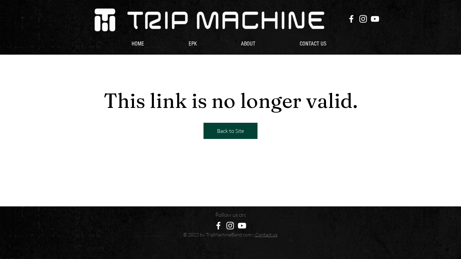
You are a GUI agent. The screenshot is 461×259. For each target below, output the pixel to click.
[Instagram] (363, 19)
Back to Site (230, 130)
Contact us (265, 234)
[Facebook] (351, 19)
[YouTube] (375, 19)
